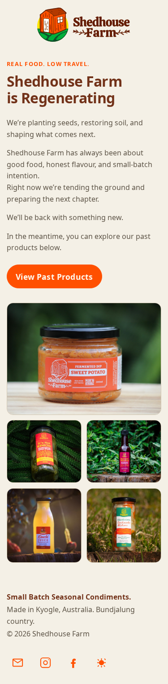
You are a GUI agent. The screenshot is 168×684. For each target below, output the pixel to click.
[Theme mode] (101, 662)
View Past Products (54, 276)
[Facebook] (73, 662)
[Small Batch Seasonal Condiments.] (84, 24)
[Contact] (17, 662)
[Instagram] (45, 662)
